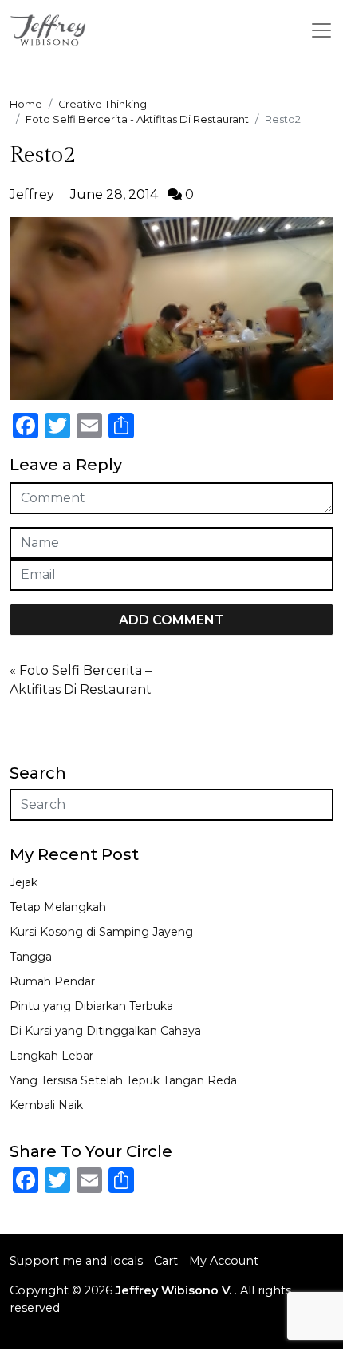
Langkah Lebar (51, 1055)
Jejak (23, 882)
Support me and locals (76, 1261)
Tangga (31, 956)
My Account (223, 1261)
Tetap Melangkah (58, 907)
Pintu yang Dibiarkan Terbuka (91, 1006)
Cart (166, 1261)
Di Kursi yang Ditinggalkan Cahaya (105, 1031)
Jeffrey (32, 194)
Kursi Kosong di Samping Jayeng (101, 932)
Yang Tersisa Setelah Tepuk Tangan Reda (123, 1080)
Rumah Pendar (52, 981)
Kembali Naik (46, 1105)
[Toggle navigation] (321, 30)
